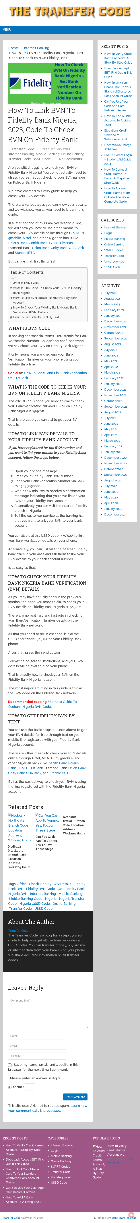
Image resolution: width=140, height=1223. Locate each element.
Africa (21, 884)
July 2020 (110, 486)
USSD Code (42, 159)
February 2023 (114, 310)
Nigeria (51, 899)
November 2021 (115, 395)
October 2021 (113, 401)
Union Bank (40, 248)
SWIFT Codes (113, 250)
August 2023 (112, 298)
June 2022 (111, 355)
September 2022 (115, 338)
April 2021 (111, 435)
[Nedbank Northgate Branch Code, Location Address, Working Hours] (20, 828)
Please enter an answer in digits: (35, 1078)
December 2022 (115, 321)
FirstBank (67, 243)
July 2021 (110, 418)
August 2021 (112, 412)
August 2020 (113, 480)
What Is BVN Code (26, 283)
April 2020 (111, 503)
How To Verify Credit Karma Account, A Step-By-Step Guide (118, 58)
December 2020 (115, 457)
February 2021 (114, 446)
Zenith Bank (38, 243)
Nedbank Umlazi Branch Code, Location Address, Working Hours (74, 825)
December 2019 (115, 514)
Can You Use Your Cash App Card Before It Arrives (116, 106)
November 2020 (115, 463)
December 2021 (115, 389)
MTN (80, 233)
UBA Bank (76, 248)
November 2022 (115, 327)
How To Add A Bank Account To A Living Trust (117, 120)
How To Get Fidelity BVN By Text (36, 317)
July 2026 (110, 293)
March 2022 (112, 372)
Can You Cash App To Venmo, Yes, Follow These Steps (46, 843)
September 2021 (115, 406)
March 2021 (112, 440)
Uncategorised (114, 261)
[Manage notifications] (131, 1215)
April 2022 (111, 367)
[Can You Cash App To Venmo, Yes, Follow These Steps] (48, 823)
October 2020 (113, 469)
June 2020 (111, 492)
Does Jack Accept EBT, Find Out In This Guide (118, 72)
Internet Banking (21, 154)
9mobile (14, 238)
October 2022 (113, 333)
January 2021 (113, 452)
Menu (7, 29)
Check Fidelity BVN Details (50, 884)
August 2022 (112, 344)
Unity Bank (59, 248)
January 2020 (113, 509)
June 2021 (111, 423)
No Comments (70, 159)
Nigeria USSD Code (34, 904)
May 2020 (111, 497)
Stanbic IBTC (25, 253)
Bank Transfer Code (124, 1217)
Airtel (27, 238)
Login (108, 233)
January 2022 (113, 384)
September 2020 (116, 474)
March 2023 (112, 304)
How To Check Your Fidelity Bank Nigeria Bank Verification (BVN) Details (45, 310)
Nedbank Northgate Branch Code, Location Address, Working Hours (19, 857)
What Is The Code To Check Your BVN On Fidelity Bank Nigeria (47, 290)
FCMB (53, 243)
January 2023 (113, 315)
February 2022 (114, 378)
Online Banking (72, 154)
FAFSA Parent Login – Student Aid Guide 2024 (118, 159)
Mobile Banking (48, 154)
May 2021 (110, 429)
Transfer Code (22, 149)
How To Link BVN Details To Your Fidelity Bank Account (45, 300)
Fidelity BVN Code (40, 889)
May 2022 (111, 361)
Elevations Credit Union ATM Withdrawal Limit (115, 135)
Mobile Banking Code (25, 899)
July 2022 (110, 350)
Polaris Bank (17, 243)
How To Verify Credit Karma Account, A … (117, 1150)
